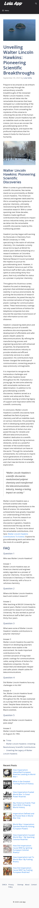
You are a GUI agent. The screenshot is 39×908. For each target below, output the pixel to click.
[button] (36, 3)
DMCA (4, 884)
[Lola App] (13, 3)
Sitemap (20, 884)
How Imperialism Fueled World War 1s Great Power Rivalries (23, 794)
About (27, 884)
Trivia (8, 740)
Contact (34, 884)
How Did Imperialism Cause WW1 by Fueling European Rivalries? (22, 870)
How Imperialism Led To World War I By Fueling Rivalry (23, 859)
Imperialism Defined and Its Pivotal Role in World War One (23, 815)
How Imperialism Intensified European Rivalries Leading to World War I (24, 773)
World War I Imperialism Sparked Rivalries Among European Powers (23, 826)
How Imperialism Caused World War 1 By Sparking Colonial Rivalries (24, 837)
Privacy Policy (11, 885)
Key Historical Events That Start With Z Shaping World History (24, 805)
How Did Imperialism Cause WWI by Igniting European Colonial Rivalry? (22, 848)
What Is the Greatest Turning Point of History (23, 782)
